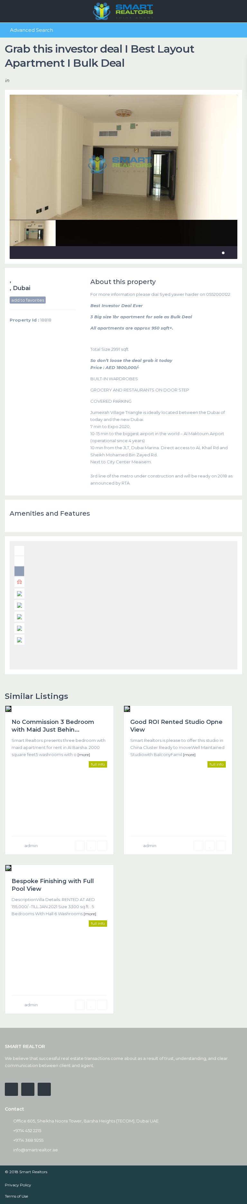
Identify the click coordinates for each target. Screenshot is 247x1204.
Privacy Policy (18, 1184)
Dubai (21, 288)
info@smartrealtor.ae (35, 1149)
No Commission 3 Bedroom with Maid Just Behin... (53, 725)
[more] (84, 754)
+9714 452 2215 (27, 1130)
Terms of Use (16, 1196)
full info (98, 764)
